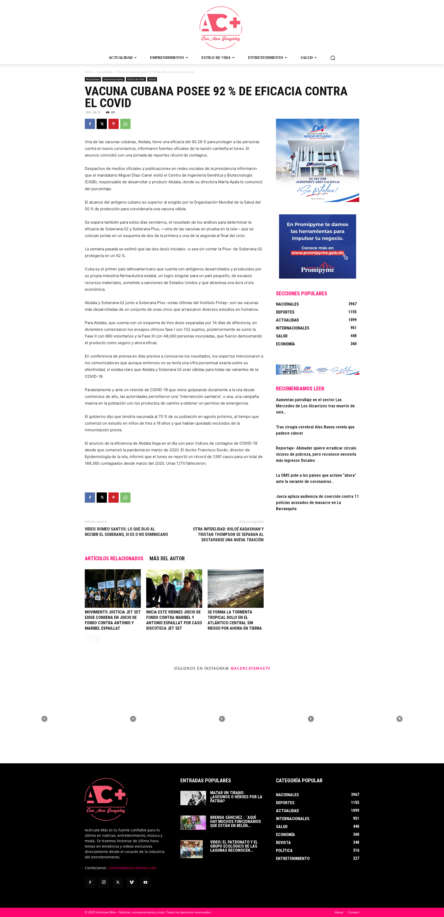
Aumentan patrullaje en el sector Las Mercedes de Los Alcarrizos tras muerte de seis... (315, 406)
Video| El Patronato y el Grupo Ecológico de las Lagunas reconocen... (234, 846)
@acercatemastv (250, 668)
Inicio (88, 72)
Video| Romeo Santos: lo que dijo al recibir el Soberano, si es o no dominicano (126, 532)
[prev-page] (88, 639)
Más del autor (167, 558)
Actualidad (104, 72)
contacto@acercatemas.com (132, 867)
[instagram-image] (44, 719)
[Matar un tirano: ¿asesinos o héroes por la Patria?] (193, 798)
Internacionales (113, 79)
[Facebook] (90, 124)
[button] (333, 58)
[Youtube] (145, 882)
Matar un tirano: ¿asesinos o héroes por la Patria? (236, 796)
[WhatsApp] (125, 124)
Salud (152, 79)
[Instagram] (104, 882)
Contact (353, 912)
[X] (102, 124)
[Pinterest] (113, 124)
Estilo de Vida (135, 79)
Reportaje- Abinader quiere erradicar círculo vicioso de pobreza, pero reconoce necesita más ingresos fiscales (316, 454)
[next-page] (96, 639)
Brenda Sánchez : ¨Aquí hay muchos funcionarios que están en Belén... (235, 821)
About (339, 912)
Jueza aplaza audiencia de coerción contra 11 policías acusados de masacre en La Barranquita (317, 502)
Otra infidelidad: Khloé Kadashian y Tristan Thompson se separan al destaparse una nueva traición (228, 534)
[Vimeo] (131, 882)
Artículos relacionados (114, 558)
